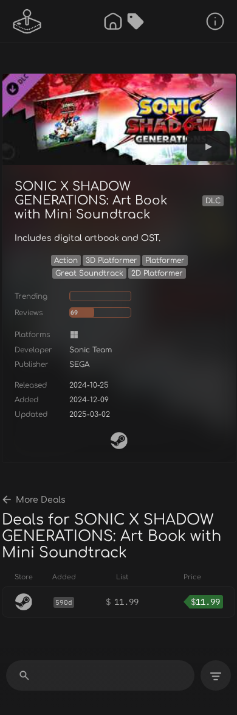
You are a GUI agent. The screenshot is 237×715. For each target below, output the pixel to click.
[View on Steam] (119, 440)
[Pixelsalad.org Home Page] (27, 21)
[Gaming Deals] (135, 21)
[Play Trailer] (208, 146)
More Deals (41, 499)
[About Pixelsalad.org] (215, 21)
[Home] (113, 21)
